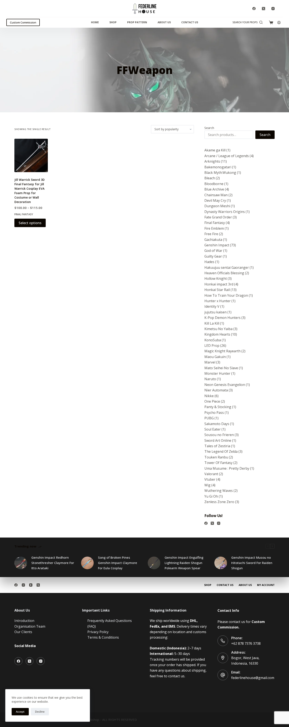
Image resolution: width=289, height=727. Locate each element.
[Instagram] (273, 8)
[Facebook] (254, 8)
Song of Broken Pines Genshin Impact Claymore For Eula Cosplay (117, 562)
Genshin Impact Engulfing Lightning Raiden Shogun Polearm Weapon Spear (184, 562)
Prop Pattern (137, 22)
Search (209, 128)
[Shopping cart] (271, 22)
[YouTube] (30, 585)
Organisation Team (29, 626)
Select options (30, 223)
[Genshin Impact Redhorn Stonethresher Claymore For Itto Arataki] (20, 563)
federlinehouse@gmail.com (252, 677)
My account (266, 585)
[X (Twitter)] (263, 8)
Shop (113, 22)
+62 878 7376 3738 (246, 643)
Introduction (24, 620)
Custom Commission (23, 22)
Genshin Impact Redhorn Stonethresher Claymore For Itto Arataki (52, 562)
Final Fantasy (23, 214)
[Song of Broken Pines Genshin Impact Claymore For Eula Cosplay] (87, 563)
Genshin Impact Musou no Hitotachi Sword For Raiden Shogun (251, 562)
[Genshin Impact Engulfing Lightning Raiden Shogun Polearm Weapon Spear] (154, 563)
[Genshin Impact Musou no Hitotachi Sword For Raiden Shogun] (220, 563)
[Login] (279, 22)
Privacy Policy (98, 632)
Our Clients (23, 632)
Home (95, 22)
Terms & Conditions (103, 637)
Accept (20, 711)
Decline (40, 711)
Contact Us (189, 22)
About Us (164, 22)
